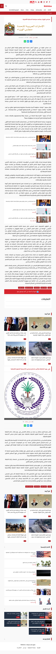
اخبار (45, 10)
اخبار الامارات (36, 287)
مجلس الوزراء (21, 287)
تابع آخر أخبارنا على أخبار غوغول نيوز (26, 291)
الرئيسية (51, 13)
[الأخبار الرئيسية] (4, 547)
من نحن (24, 648)
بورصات (32, 10)
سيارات (22, 10)
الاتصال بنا (19, 648)
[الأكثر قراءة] (4, 639)
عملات (27, 10)
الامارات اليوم (43, 287)
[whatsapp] (25, 41)
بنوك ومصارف (39, 10)
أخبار (47, 13)
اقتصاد (49, 10)
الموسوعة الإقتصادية (14, 10)
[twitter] (28, 41)
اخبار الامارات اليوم (29, 287)
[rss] (36, 2)
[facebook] (31, 41)
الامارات (49, 287)
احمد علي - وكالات (32, 37)
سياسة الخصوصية (32, 648)
